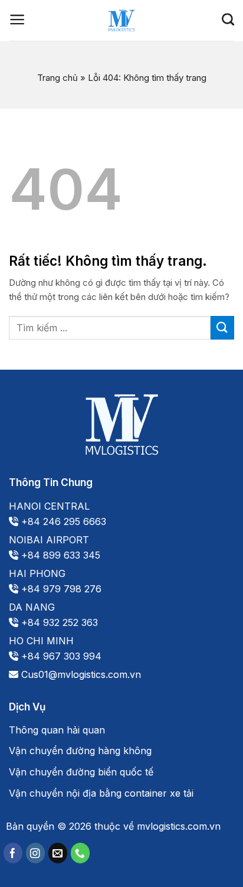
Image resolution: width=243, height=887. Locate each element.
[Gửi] (222, 327)
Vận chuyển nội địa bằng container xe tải (101, 793)
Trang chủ (57, 77)
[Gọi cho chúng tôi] (80, 853)
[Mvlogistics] (121, 20)
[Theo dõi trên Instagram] (35, 853)
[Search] (228, 19)
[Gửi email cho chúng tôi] (57, 853)
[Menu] (17, 19)
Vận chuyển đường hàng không (80, 750)
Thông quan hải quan (57, 730)
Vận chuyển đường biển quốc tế (81, 772)
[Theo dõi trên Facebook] (13, 853)
